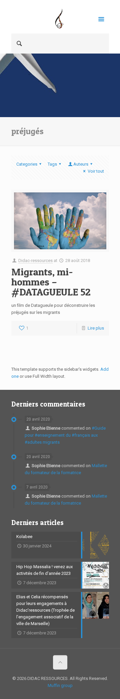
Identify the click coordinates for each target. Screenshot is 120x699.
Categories (26, 164)
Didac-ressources (35, 260)
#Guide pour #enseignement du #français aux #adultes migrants (65, 435)
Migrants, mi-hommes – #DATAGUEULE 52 (51, 282)
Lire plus (96, 328)
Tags (52, 164)
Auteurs (80, 164)
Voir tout (96, 171)
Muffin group (60, 685)
